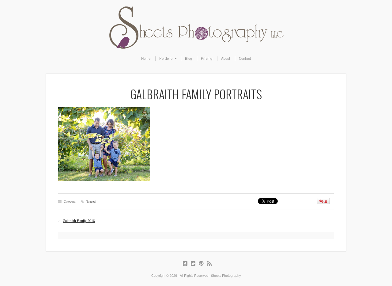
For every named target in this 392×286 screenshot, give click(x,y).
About (225, 58)
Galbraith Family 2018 (79, 220)
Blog (188, 58)
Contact (245, 58)
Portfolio (164, 58)
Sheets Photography (196, 27)
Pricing (206, 58)
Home (146, 58)
